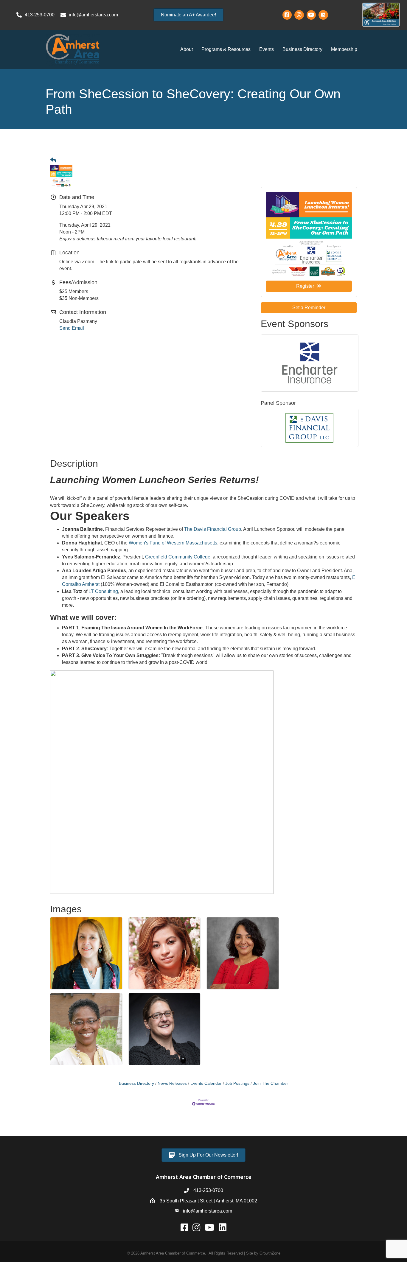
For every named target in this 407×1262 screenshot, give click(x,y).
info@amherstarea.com (207, 1210)
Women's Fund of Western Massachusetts (173, 542)
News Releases (172, 1083)
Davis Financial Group (217, 529)
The (189, 529)
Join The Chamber (270, 1083)
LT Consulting (103, 591)
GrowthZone (270, 1253)
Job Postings (237, 1083)
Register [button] (305, 286)
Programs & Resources (226, 49)
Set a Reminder (308, 307)
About (186, 49)
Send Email (71, 328)
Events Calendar (206, 1083)
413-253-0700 (208, 1190)
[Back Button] (53, 160)
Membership (344, 49)
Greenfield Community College (177, 556)
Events (266, 49)
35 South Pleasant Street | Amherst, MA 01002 (208, 1200)
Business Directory (302, 49)
